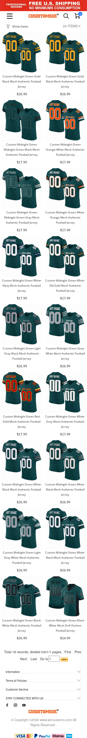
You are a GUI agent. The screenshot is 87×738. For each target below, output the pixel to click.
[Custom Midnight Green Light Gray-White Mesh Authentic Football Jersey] (21, 528)
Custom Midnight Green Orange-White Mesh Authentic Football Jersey (65, 150)
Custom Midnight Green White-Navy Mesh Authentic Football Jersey (22, 286)
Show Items (20, 26)
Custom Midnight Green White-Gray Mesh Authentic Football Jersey (65, 422)
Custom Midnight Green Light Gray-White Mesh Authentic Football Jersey (22, 558)
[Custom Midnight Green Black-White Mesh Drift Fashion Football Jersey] (65, 595)
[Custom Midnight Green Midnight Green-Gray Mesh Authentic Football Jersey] (21, 187)
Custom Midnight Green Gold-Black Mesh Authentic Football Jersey (21, 81)
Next (23, 658)
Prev (78, 651)
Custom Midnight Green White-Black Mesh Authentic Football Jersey (22, 489)
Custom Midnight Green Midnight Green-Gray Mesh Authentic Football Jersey (21, 217)
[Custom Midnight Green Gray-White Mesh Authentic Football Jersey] (65, 323)
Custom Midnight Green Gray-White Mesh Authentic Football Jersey (65, 353)
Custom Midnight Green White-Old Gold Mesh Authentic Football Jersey (65, 286)
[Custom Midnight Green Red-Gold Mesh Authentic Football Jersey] (21, 392)
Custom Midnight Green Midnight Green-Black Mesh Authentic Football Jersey (22, 150)
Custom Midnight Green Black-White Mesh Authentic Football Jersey (22, 625)
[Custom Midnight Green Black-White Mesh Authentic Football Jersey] (21, 595)
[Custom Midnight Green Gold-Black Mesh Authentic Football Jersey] (21, 51)
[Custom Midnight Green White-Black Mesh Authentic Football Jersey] (21, 459)
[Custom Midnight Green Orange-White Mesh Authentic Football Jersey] (65, 119)
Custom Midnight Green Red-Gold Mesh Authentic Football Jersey (22, 422)
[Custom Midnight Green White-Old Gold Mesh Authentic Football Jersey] (65, 255)
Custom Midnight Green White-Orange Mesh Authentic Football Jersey (65, 217)
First (67, 651)
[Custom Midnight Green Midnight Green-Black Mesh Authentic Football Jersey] (21, 119)
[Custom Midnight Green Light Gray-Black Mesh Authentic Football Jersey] (21, 323)
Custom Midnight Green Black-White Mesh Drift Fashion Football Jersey (65, 625)
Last (34, 658)
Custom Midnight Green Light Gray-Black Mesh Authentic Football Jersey (22, 353)
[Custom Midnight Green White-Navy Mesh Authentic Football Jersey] (21, 255)
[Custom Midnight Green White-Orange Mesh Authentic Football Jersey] (65, 187)
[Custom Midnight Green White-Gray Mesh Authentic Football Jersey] (65, 392)
